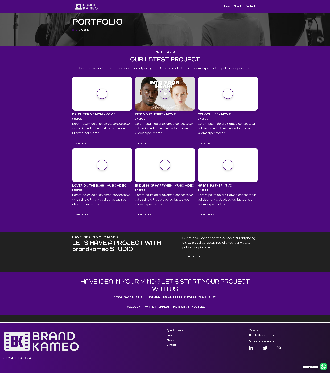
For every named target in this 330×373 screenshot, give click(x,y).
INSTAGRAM (181, 307)
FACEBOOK (132, 307)
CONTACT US (192, 257)
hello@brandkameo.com (265, 335)
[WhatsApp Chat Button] (323, 366)
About (237, 6)
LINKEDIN (164, 307)
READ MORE (81, 143)
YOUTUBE (198, 307)
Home (226, 6)
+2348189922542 (263, 341)
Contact (250, 6)
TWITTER (149, 307)
